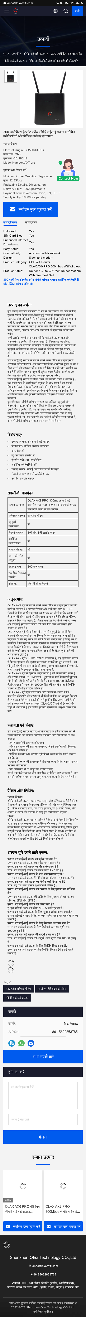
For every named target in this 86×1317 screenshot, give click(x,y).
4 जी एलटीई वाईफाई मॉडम (52, 988)
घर (4, 53)
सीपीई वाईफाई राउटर (35, 53)
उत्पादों (14, 53)
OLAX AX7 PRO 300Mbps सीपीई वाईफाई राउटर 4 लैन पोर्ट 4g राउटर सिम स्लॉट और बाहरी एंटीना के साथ (62, 1209)
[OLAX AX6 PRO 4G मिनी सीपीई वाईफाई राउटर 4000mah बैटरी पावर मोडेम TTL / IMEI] (22, 1186)
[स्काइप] (11, 1043)
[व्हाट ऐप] (21, 1043)
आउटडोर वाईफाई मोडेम (18, 988)
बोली (77, 11)
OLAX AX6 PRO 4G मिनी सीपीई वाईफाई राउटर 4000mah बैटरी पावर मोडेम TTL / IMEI (22, 1209)
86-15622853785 (71, 3)
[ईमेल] (31, 1043)
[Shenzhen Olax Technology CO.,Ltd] (20, 11)
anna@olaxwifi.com (20, 3)
